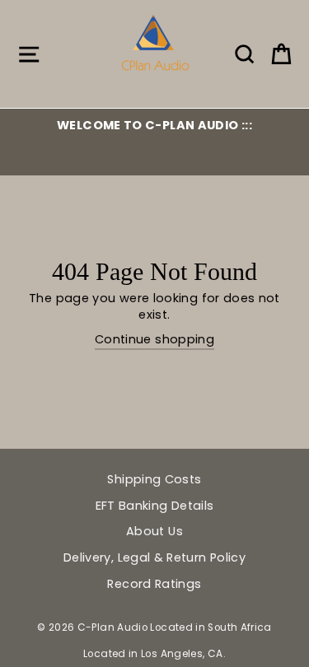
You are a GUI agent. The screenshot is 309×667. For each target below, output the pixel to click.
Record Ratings (154, 584)
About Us (154, 531)
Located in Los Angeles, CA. (154, 653)
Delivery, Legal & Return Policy (154, 557)
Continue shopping (154, 339)
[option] (154, 125)
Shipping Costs (154, 479)
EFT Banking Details (155, 505)
